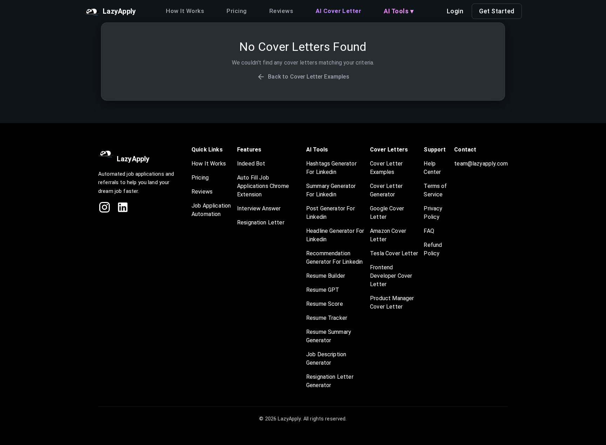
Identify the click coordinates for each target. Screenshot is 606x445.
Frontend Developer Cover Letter (391, 276)
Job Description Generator (326, 358)
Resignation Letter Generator (330, 381)
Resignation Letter (260, 222)
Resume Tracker (326, 318)
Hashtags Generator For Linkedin (331, 167)
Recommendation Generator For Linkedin (334, 257)
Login (455, 11)
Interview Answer (259, 208)
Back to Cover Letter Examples (308, 76)
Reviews (281, 10)
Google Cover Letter (387, 212)
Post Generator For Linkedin (330, 212)
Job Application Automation (211, 209)
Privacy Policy (433, 212)
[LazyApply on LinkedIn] (122, 207)
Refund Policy (433, 249)
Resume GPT (322, 289)
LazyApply (133, 159)
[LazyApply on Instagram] (104, 207)
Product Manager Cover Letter (392, 302)
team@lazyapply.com (481, 163)
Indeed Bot (251, 163)
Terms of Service (435, 190)
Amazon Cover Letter (388, 235)
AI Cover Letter (338, 10)
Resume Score (324, 304)
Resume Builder (325, 275)
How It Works (185, 10)
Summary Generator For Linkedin (331, 190)
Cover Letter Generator (386, 190)
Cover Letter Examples (386, 167)
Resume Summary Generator (328, 336)
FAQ (429, 231)
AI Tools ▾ (398, 11)
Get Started (496, 11)
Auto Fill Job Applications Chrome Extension (263, 186)
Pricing (237, 10)
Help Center (432, 167)
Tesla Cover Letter (394, 253)
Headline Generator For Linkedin (335, 235)
